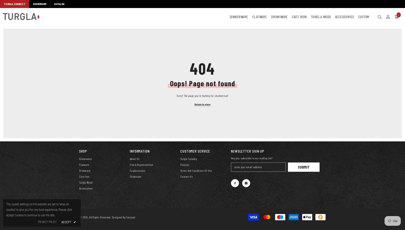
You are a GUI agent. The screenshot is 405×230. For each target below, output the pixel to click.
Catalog (59, 4)
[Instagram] (246, 183)
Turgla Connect (14, 4)
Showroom (39, 4)
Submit (304, 167)
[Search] (379, 17)
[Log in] (388, 17)
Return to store (202, 104)
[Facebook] (235, 183)
